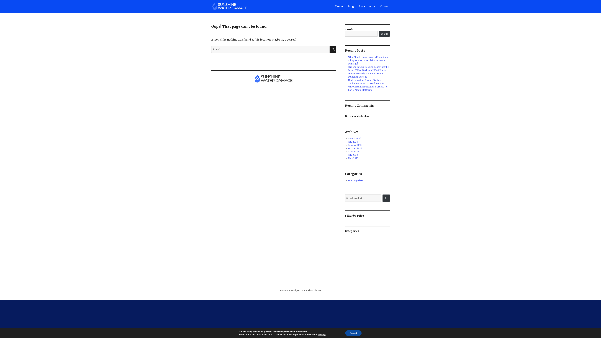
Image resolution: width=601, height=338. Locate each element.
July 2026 (353, 142)
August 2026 (354, 138)
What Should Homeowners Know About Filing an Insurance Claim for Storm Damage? (368, 60)
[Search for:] (270, 49)
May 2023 (353, 158)
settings (322, 334)
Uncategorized (356, 180)
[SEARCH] (333, 49)
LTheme (316, 290)
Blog (351, 6)
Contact (385, 6)
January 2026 (355, 145)
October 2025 (355, 148)
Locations (365, 6)
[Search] (386, 198)
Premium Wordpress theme (294, 290)
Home (339, 6)
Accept (353, 333)
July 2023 (353, 155)
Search (349, 29)
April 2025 (353, 151)
